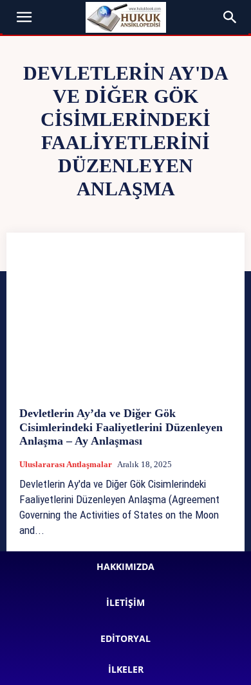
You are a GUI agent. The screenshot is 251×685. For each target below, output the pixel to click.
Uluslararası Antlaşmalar (65, 464)
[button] (24, 17)
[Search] (230, 17)
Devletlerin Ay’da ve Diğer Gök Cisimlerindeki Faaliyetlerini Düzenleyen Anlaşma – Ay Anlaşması (121, 427)
